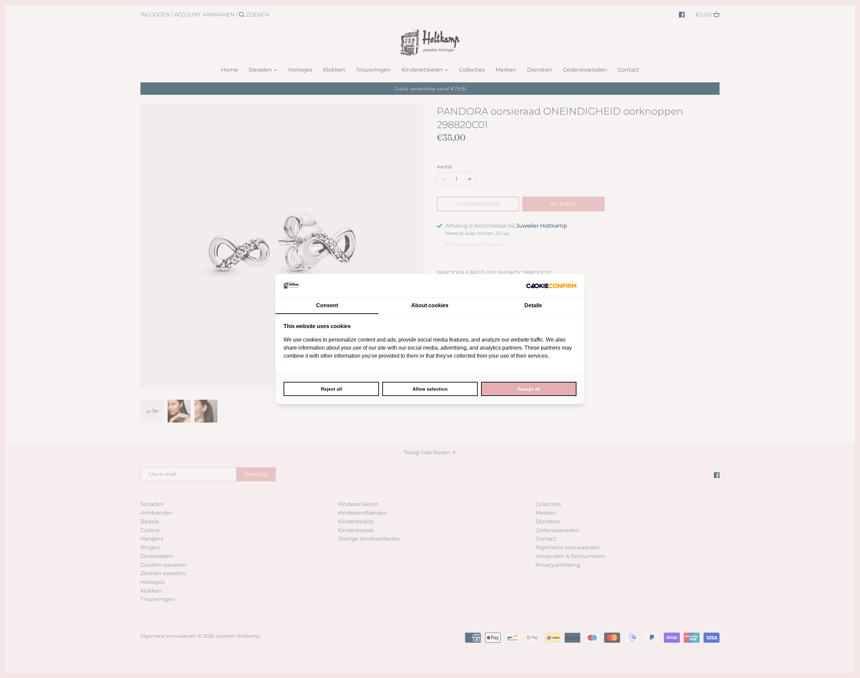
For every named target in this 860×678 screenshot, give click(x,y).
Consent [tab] (327, 305)
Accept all (528, 389)
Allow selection (430, 389)
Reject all (331, 389)
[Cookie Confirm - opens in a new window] (551, 285)
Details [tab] (533, 305)
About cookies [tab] (429, 305)
